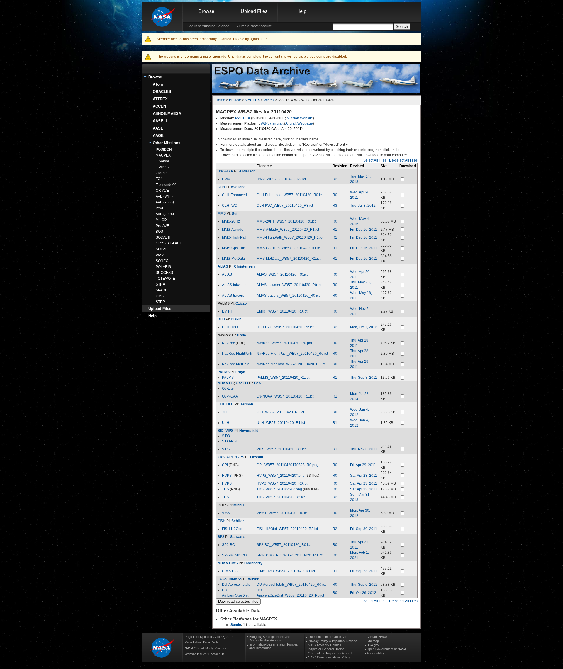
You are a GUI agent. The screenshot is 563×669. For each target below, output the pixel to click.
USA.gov (373, 645)
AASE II (160, 121)
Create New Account (255, 26)
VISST (227, 513)
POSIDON (164, 149)
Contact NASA (377, 637)
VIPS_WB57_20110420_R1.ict (281, 449)
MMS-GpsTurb (233, 248)
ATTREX (160, 99)
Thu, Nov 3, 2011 (363, 449)
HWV (226, 179)
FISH (221, 521)
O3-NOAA (230, 396)
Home (220, 100)
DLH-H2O (230, 327)
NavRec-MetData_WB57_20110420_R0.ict (291, 364)
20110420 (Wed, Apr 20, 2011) (278, 129)
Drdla (241, 335)
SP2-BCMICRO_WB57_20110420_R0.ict (289, 555)
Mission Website (300, 118)
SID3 (226, 436)
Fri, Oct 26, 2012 (363, 593)
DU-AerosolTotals (236, 585)
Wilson (253, 579)
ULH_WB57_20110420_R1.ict (281, 423)
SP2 (221, 537)
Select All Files (374, 160)
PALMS (224, 372)
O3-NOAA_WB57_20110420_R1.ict (285, 396)
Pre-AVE (162, 226)
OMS (160, 296)
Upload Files (254, 11)
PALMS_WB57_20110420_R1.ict (283, 378)
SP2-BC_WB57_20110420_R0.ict (284, 545)
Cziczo (241, 303)
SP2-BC (228, 545)
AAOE (158, 135)
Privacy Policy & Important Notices (332, 641)
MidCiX (161, 220)
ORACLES (162, 91)
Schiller (237, 521)
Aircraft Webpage (299, 123)
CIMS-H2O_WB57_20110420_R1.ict (286, 571)
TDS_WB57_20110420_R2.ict (281, 497)
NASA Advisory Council (324, 645)
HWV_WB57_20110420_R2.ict (281, 179)
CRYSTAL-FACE (169, 243)
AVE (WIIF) (164, 196)
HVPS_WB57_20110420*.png (281, 475)
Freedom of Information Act (327, 637)
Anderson (247, 171)
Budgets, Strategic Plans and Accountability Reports (269, 638)
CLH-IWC (229, 205)
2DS (221, 457)
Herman (246, 404)
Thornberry (253, 563)
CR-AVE (162, 191)
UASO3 (242, 383)
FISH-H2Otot (232, 529)
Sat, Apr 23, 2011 (363, 475)
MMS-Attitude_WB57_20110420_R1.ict (288, 229)
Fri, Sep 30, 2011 (363, 529)
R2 (335, 179)
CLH (221, 187)
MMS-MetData (233, 259)
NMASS (235, 579)
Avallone (238, 187)
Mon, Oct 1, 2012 (363, 327)
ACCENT (160, 106)
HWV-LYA (225, 171)
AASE (158, 128)
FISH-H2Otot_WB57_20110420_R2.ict (287, 529)
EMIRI (227, 311)
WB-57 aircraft (272, 123)
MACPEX (163, 155)
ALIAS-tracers (233, 295)
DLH (221, 319)
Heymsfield (248, 431)
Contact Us (216, 654)
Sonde (164, 161)
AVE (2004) (165, 214)
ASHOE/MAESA (167, 113)
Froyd (240, 372)
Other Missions (166, 143)
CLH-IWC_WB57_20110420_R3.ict (285, 205)
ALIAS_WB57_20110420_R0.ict (282, 274)
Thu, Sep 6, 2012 (363, 585)
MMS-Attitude (232, 229)
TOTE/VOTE (165, 278)
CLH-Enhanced (234, 195)
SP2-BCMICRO (234, 555)
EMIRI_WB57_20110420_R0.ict (282, 311)
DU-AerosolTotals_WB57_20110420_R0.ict (291, 585)
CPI (230, 457)
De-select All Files (403, 160)
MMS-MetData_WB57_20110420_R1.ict (288, 259)
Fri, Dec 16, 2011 (363, 229)
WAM (160, 255)
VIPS (229, 431)
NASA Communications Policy (329, 657)
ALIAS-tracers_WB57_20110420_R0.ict (288, 295)
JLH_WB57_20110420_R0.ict (280, 412)
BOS (159, 232)
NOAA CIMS (228, 563)
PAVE (160, 208)
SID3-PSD (230, 441)
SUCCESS (164, 273)
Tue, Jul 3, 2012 (363, 205)
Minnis (238, 505)
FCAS (222, 579)
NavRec (228, 343)
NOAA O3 (226, 383)
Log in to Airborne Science (208, 26)
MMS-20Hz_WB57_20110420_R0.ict (286, 221)
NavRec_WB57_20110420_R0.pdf (284, 343)
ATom (158, 84)
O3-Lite (228, 388)
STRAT (161, 284)
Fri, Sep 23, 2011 (363, 571)
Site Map (373, 641)
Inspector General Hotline (326, 649)
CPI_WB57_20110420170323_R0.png (287, 465)
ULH (230, 404)
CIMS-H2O (230, 571)
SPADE (161, 290)
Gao (257, 383)
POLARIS (163, 267)
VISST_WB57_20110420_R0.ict (282, 513)
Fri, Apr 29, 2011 (363, 465)
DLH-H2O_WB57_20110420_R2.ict (285, 327)
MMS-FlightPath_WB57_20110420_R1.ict (290, 237)
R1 (335, 229)
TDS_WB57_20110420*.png (279, 489)
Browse (206, 11)
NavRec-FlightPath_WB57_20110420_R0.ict (292, 354)
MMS (222, 213)
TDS (225, 489)
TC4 (159, 179)
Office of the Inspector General (330, 653)
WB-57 (164, 167)
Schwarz (237, 537)
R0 (335, 195)
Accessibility (375, 653)
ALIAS (223, 266)
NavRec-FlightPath (237, 354)
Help (301, 11)
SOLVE (161, 249)
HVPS (239, 457)
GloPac (161, 173)
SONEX (162, 261)
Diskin (236, 319)
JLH (221, 404)
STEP (160, 302)
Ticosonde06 (166, 185)
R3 (335, 205)
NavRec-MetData (236, 364)
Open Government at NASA (386, 649)
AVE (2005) (165, 202)
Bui (234, 213)
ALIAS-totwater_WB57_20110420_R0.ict (289, 285)
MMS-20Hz (231, 221)
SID (220, 431)
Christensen (244, 266)
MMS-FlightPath (234, 237)
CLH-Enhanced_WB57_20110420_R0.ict (290, 195)
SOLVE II (163, 237)
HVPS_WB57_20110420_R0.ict (282, 483)
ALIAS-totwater (234, 285)
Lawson (256, 457)
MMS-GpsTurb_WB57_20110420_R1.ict (289, 248)
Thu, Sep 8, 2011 (363, 378)
